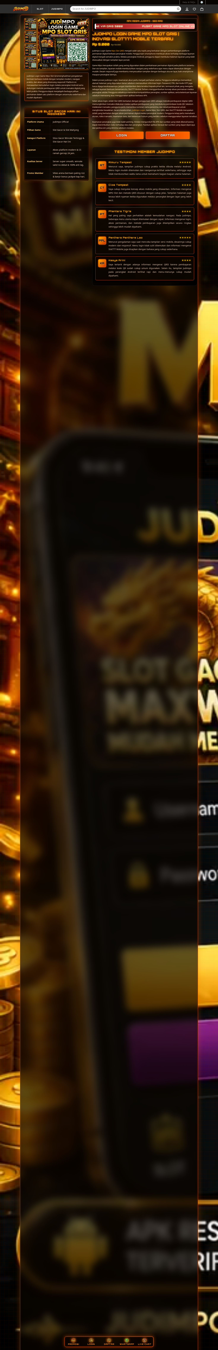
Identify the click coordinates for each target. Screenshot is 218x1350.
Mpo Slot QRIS (117, 50)
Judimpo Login (138, 110)
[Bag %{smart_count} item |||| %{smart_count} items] (202, 8)
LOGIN (121, 135)
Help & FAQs (189, 2)
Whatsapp (127, 1344)
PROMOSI (73, 1344)
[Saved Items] (194, 8)
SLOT (40, 9)
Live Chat (144, 1344)
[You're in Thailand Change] (201, 2)
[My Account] (187, 8)
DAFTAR (168, 135)
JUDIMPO (57, 9)
